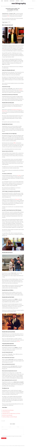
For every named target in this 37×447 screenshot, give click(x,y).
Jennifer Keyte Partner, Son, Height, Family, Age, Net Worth (11, 413)
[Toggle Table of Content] (9, 22)
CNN (8, 16)
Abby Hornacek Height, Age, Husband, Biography (9, 416)
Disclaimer (16, 445)
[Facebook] (1, 420)
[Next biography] (18, 3)
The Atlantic (19, 175)
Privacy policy (19, 445)
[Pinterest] (4, 420)
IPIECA (15, 142)
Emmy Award (17, 199)
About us (11, 445)
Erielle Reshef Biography (6, 411)
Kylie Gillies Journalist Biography (7, 415)
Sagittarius (20, 89)
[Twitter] (3, 420)
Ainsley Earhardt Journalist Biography (8, 410)
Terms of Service (22, 445)
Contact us (13, 445)
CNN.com (18, 341)
